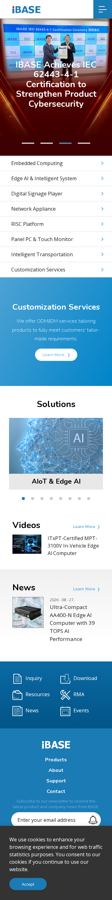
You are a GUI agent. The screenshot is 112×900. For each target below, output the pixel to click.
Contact (56, 791)
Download (85, 678)
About (56, 770)
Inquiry (34, 678)
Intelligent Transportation (42, 254)
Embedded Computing (37, 163)
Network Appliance (33, 208)
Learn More (54, 354)
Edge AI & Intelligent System (44, 178)
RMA (78, 694)
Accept (28, 884)
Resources (38, 694)
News (32, 710)
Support (56, 780)
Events (81, 710)
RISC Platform (27, 224)
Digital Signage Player (37, 193)
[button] (28, 143)
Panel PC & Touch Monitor (42, 239)
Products (56, 759)
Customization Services (38, 269)
